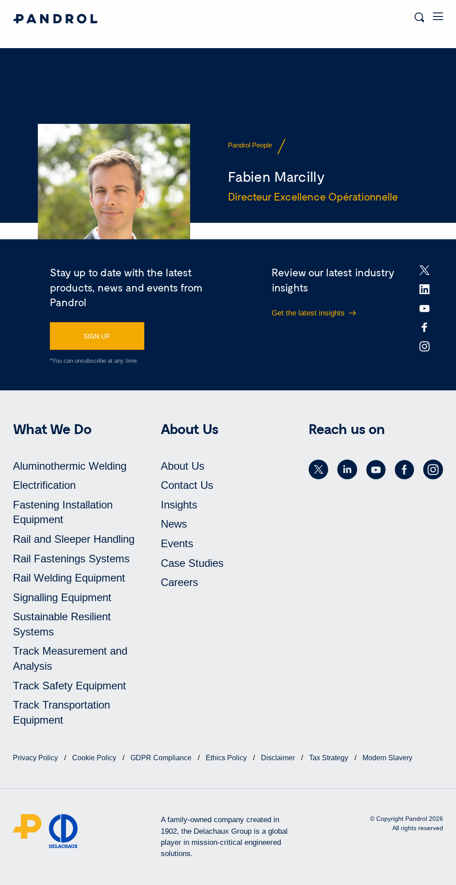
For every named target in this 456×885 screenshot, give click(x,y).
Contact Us (187, 485)
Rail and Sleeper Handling (73, 539)
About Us (182, 466)
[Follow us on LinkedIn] (347, 470)
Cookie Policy (95, 758)
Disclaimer (279, 758)
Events (177, 543)
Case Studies (192, 563)
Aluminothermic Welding (69, 466)
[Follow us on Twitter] (318, 470)
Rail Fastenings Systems (71, 559)
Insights (179, 505)
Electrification (44, 485)
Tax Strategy (329, 758)
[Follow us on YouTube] (376, 470)
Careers (179, 582)
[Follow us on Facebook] (404, 470)
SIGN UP (97, 336)
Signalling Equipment (62, 597)
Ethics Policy (227, 758)
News (174, 524)
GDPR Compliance (161, 758)
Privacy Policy (36, 758)
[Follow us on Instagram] (433, 470)
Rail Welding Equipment (69, 578)
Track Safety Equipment (69, 686)
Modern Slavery (387, 758)
